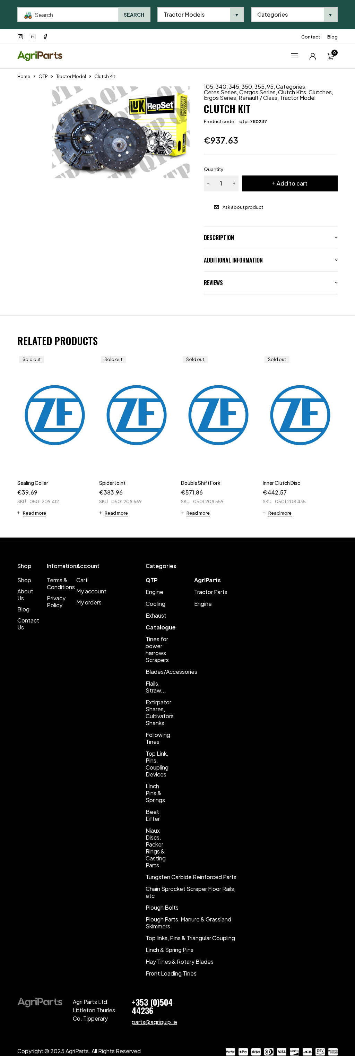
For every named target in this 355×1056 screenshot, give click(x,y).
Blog (332, 37)
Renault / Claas (258, 98)
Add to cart (292, 183)
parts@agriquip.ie (154, 1021)
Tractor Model (71, 76)
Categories (290, 86)
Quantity (213, 169)
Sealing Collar (32, 483)
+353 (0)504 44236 (152, 1006)
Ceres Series (220, 92)
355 (259, 86)
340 (221, 86)
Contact (310, 37)
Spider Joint (112, 483)
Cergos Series (257, 92)
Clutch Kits (292, 92)
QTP (43, 76)
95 (270, 86)
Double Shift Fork (200, 483)
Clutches (320, 92)
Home (23, 76)
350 (247, 86)
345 (234, 86)
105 (208, 86)
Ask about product (243, 207)
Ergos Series (220, 98)
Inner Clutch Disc (281, 483)
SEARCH (134, 14)
